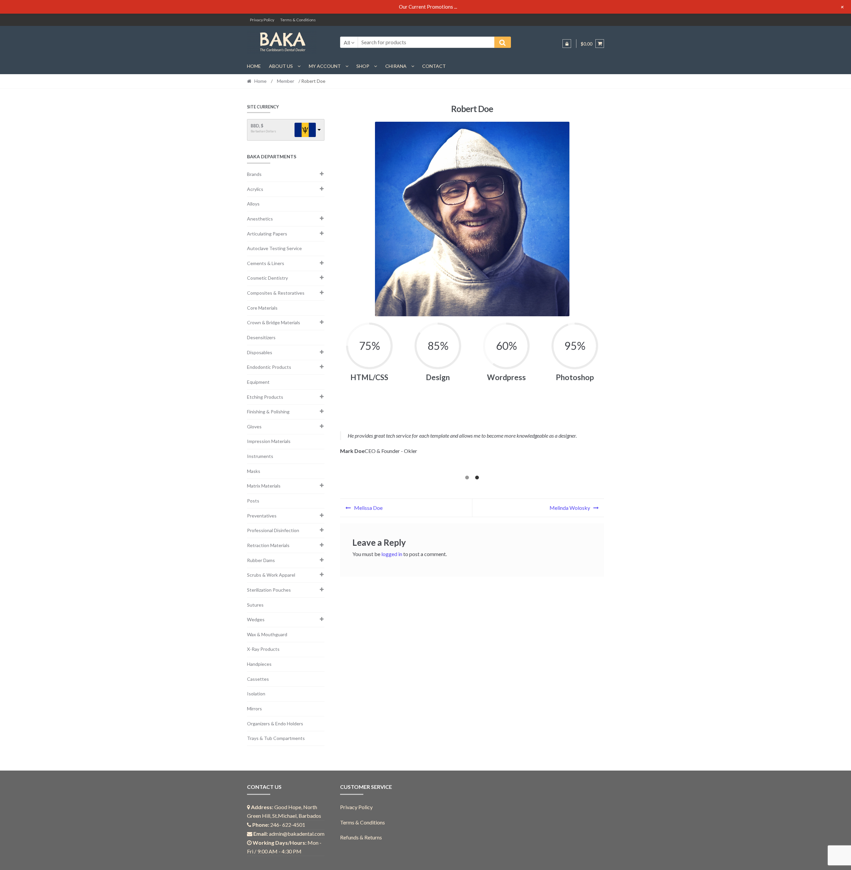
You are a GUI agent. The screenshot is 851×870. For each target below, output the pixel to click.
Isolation (256, 693)
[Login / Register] (566, 43)
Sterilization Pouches (269, 590)
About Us (281, 66)
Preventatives (262, 515)
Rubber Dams (261, 560)
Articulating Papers (267, 233)
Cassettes (258, 679)
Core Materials (262, 308)
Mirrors (254, 708)
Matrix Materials (264, 486)
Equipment (258, 382)
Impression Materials (269, 441)
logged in (391, 554)
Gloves (254, 426)
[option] (472, 448)
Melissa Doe (368, 508)
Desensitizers (261, 337)
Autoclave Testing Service (274, 248)
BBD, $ (257, 125)
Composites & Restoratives (275, 293)
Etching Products (265, 397)
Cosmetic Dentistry (267, 278)
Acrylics (255, 189)
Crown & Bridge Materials (273, 322)
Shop (362, 66)
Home (254, 66)
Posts (253, 501)
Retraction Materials (268, 545)
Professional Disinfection (273, 530)
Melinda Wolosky (569, 508)
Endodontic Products (269, 367)
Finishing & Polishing (268, 411)
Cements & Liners (265, 263)
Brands (254, 174)
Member (285, 81)
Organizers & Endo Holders (275, 723)
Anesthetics (260, 218)
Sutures (255, 605)
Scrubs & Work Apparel (271, 575)
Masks (253, 471)
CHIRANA (396, 66)
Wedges (256, 619)
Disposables (259, 352)
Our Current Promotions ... (428, 7)
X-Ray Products (263, 649)
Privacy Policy (262, 19)
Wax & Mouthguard (267, 634)
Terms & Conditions (298, 19)
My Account (325, 66)
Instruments (260, 456)
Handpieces (259, 664)
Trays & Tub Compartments (276, 738)
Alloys (253, 204)
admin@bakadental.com (296, 833)
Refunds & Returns (361, 837)
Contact (434, 66)
